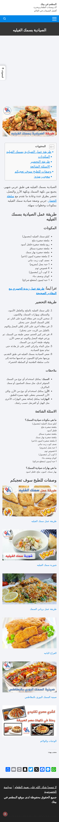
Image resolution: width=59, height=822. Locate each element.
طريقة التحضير (40, 161)
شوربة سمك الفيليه (47, 564)
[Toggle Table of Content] (50, 146)
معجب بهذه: (42, 176)
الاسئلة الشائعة (40, 166)
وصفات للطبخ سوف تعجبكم (33, 171)
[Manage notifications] (5, 814)
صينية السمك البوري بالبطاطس (41, 697)
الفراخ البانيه (50, 652)
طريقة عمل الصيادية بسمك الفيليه (28, 152)
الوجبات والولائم (48, 740)
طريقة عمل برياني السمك (43, 608)
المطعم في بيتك (49, 4)
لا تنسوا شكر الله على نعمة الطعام (36, 787)
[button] (2, 73)
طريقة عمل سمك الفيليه (44, 521)
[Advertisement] (29, 70)
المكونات (44, 156)
